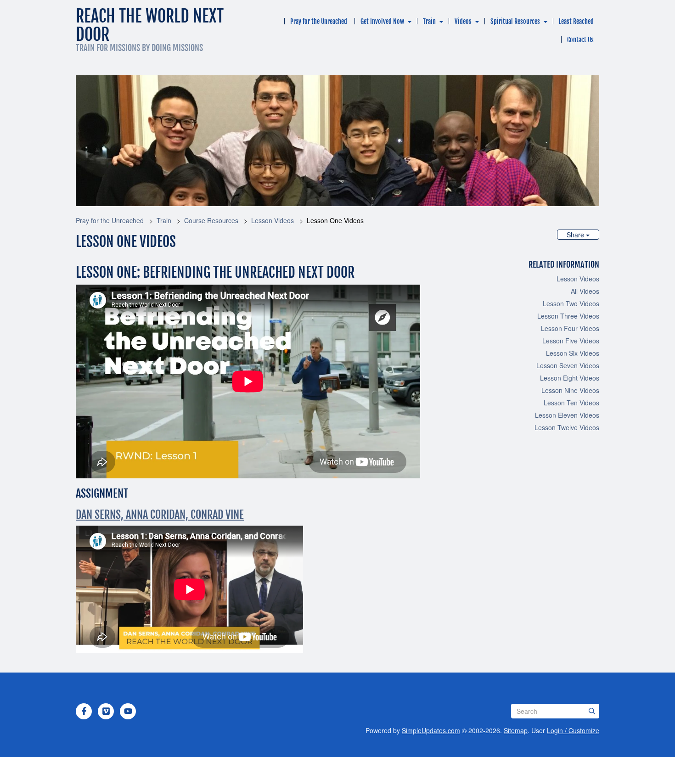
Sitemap (516, 730)
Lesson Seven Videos (567, 365)
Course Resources (211, 220)
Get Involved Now (382, 21)
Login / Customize (573, 730)
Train (429, 21)
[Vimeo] (106, 711)
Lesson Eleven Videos (567, 415)
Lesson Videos (272, 220)
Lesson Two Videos (571, 303)
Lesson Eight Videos (569, 377)
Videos (463, 21)
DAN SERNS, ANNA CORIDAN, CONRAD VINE (160, 514)
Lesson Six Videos (572, 353)
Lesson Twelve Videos (566, 427)
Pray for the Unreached (318, 21)
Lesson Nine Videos (570, 390)
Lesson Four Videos (570, 328)
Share (576, 234)
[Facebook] (84, 711)
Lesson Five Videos (570, 340)
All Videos (585, 291)
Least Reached (576, 21)
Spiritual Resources (515, 21)
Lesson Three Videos (568, 315)
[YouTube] (128, 711)
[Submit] (592, 711)
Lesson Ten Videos (571, 402)
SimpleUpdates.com (431, 730)
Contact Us (580, 40)
